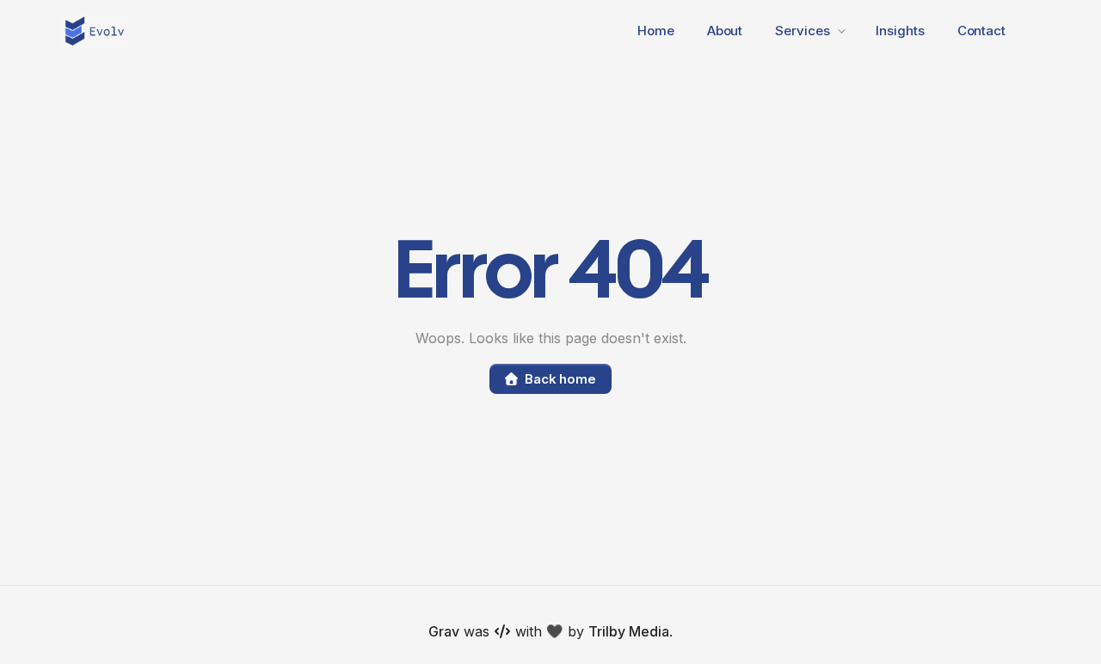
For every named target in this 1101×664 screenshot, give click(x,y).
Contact (981, 30)
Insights (900, 30)
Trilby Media (628, 631)
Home (655, 30)
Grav (443, 631)
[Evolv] (94, 31)
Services (802, 30)
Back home (560, 379)
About (725, 30)
